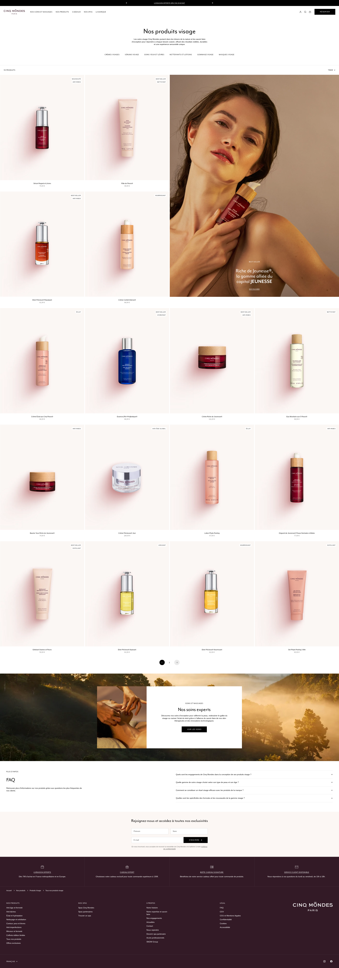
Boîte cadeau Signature (212, 872)
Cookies (223, 923)
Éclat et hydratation (14, 916)
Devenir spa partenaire (156, 934)
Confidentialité (226, 919)
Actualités (150, 922)
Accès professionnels (155, 938)
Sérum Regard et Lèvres (42, 183)
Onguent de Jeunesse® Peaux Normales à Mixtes (297, 533)
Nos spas (88, 12)
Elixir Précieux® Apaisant (127, 650)
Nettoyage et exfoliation (16, 919)
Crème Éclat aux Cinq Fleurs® (42, 417)
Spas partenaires (85, 912)
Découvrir (254, 289)
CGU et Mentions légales (230, 916)
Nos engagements (154, 918)
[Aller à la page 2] (177, 662)
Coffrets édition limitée (15, 935)
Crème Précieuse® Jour (127, 533)
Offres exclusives (13, 943)
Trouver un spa (84, 916)
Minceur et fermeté (14, 931)
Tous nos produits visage (54, 891)
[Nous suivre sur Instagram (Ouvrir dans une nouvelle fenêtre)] (324, 961)
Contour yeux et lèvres (15, 923)
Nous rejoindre (152, 930)
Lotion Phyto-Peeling (212, 533)
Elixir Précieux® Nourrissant (212, 650)
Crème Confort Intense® (127, 300)
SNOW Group (152, 942)
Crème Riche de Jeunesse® (212, 417)
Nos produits (62, 12)
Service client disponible (296, 872)
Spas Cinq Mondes (86, 908)
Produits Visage (35, 891)
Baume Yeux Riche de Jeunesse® (42, 533)
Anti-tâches (11, 912)
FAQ (222, 908)
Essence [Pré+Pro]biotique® (127, 417)
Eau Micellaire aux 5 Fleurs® (296, 417)
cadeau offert (127, 872)
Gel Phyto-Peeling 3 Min (297, 650)
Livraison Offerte (42, 872)
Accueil (9, 891)
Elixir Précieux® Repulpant (42, 300)
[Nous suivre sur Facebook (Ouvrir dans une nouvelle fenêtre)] (331, 961)
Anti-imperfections (13, 927)
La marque (101, 12)
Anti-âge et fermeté (14, 908)
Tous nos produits (13, 939)
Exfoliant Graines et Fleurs (42, 650)
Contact (149, 926)
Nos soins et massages (41, 12)
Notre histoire (152, 908)
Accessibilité (225, 927)
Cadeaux (76, 12)
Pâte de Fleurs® (127, 183)
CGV (222, 912)
